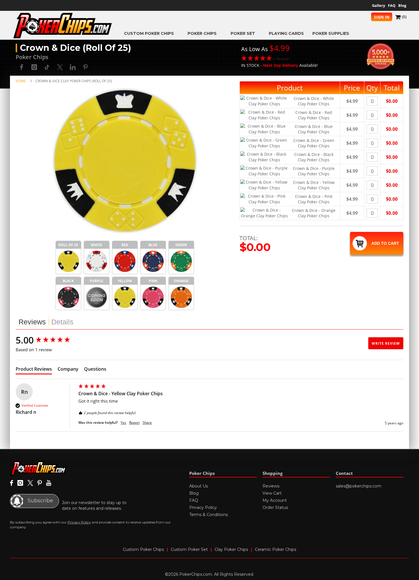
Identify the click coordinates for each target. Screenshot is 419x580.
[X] (30, 483)
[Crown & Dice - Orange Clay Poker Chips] (181, 297)
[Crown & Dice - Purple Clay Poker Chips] (96, 297)
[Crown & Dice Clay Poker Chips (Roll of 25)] (68, 261)
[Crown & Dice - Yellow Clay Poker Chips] (124, 297)
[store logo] (63, 25)
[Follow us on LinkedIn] (72, 67)
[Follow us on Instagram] (34, 67)
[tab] (32, 321)
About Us (198, 486)
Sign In (381, 17)
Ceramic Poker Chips (275, 549)
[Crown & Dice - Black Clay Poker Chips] (68, 297)
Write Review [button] (386, 343)
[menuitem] (151, 33)
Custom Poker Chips (143, 549)
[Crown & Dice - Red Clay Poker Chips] (124, 261)
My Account (275, 500)
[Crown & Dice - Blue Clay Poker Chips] (153, 261)
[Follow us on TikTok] (47, 67)
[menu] (259, 33)
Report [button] (134, 422)
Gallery (378, 5)
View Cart (272, 493)
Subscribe (39, 500)
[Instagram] (20, 483)
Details (62, 322)
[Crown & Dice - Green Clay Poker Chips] (181, 261)
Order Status (275, 507)
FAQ (391, 5)
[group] (46, 340)
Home (21, 81)
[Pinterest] (39, 483)
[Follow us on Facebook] (21, 67)
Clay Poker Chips (231, 549)
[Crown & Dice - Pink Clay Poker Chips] (153, 297)
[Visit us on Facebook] (11, 483)
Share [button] (147, 422)
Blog (402, 5)
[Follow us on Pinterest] (85, 67)
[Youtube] (48, 483)
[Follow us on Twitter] (60, 67)
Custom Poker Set (189, 549)
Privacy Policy (79, 522)
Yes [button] (123, 422)
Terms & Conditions (208, 514)
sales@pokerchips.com (358, 486)
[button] (279, 59)
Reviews (32, 322)
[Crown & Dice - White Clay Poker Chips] (96, 261)
